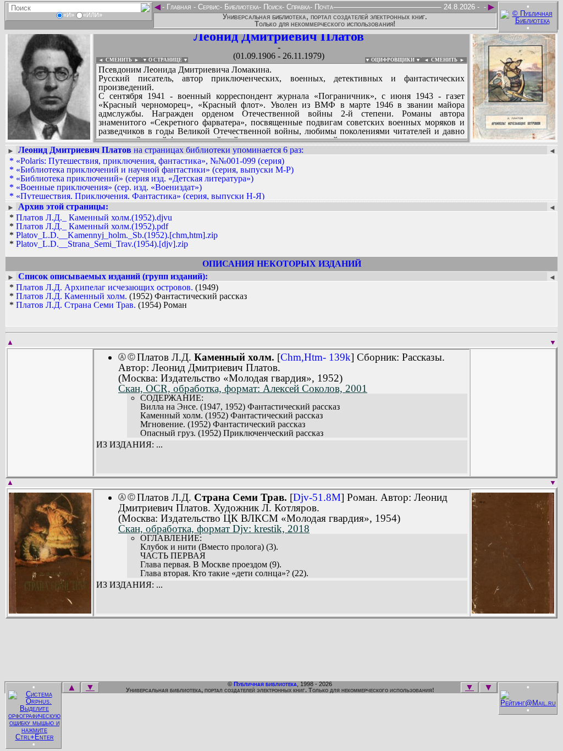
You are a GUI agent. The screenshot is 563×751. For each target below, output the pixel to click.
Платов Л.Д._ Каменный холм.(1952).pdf (92, 226)
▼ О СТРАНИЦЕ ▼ (165, 60)
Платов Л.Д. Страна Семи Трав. (76, 305)
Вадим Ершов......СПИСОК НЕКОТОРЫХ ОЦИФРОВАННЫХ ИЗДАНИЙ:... (281, 139)
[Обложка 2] (513, 610)
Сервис (208, 6)
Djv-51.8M (317, 497)
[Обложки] (514, 136)
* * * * (113, 231)
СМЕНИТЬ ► (449, 60)
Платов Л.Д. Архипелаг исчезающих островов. (104, 287)
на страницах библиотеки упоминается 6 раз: (160, 149)
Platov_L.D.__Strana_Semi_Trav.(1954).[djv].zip (102, 244)
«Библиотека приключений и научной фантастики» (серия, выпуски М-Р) (155, 169)
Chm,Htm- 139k (315, 357)
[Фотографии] (49, 136)
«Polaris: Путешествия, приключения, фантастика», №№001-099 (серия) (150, 160)
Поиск (271, 6)
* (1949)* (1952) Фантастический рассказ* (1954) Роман (128, 296)
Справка (297, 6)
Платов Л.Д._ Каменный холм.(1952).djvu (94, 217)
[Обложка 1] (50, 610)
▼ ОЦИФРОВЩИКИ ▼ (393, 60)
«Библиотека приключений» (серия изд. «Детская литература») (134, 178)
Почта (322, 6)
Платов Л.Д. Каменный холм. (71, 296)
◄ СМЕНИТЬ (114, 60)
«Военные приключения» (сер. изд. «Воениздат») (109, 187)
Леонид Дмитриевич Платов (279, 36)
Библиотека (240, 6)
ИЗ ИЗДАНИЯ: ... (129, 444)
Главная (179, 6)
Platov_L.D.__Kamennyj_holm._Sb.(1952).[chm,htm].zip (117, 235)
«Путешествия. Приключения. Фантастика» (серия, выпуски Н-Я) (140, 196)
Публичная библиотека (265, 684)
